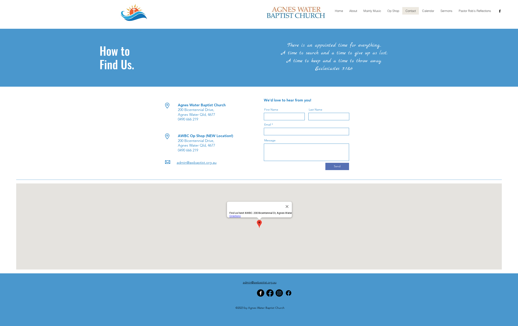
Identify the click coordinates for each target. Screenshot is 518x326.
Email (267, 124)
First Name (271, 109)
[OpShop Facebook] (288, 293)
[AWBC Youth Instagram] (279, 293)
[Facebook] (260, 293)
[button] (353, 11)
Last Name (315, 109)
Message (270, 140)
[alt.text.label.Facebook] (500, 11)
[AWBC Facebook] (270, 293)
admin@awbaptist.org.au (197, 162)
